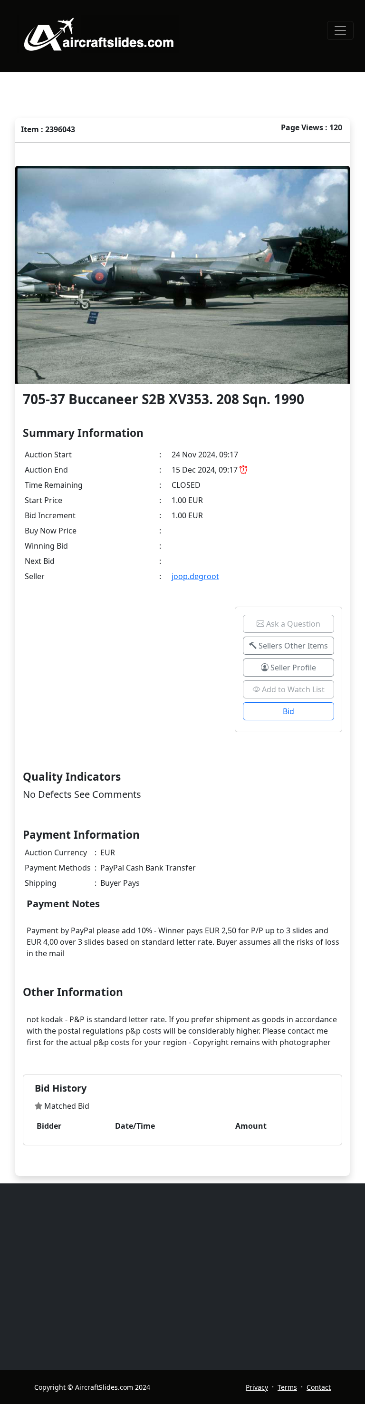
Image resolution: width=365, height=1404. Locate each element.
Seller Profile (292, 667)
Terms (287, 1387)
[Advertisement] (188, 1276)
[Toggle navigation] (340, 30)
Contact (319, 1387)
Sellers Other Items (292, 645)
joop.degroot (195, 576)
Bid (288, 711)
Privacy (257, 1387)
